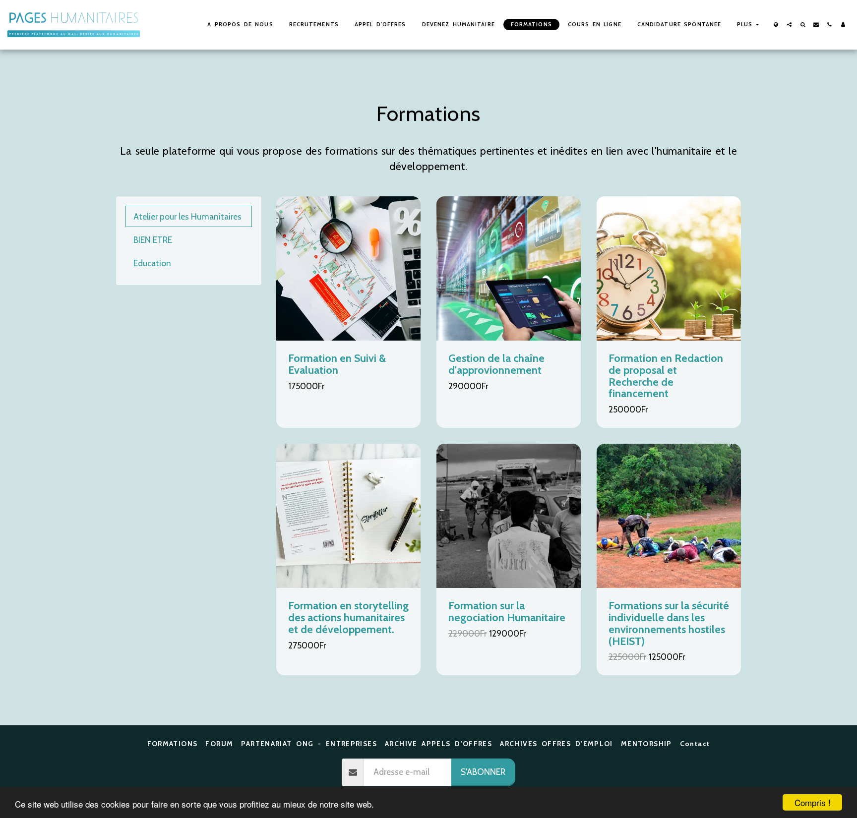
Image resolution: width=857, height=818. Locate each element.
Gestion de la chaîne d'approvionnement (496, 363)
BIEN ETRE (152, 239)
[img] (348, 268)
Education (152, 263)
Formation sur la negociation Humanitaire (506, 611)
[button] (789, 24)
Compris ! (813, 802)
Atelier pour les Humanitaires (187, 216)
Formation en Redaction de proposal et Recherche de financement (666, 375)
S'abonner (483, 771)
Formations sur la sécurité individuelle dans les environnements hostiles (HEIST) (669, 623)
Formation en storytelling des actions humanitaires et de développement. (348, 617)
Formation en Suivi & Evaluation (337, 363)
